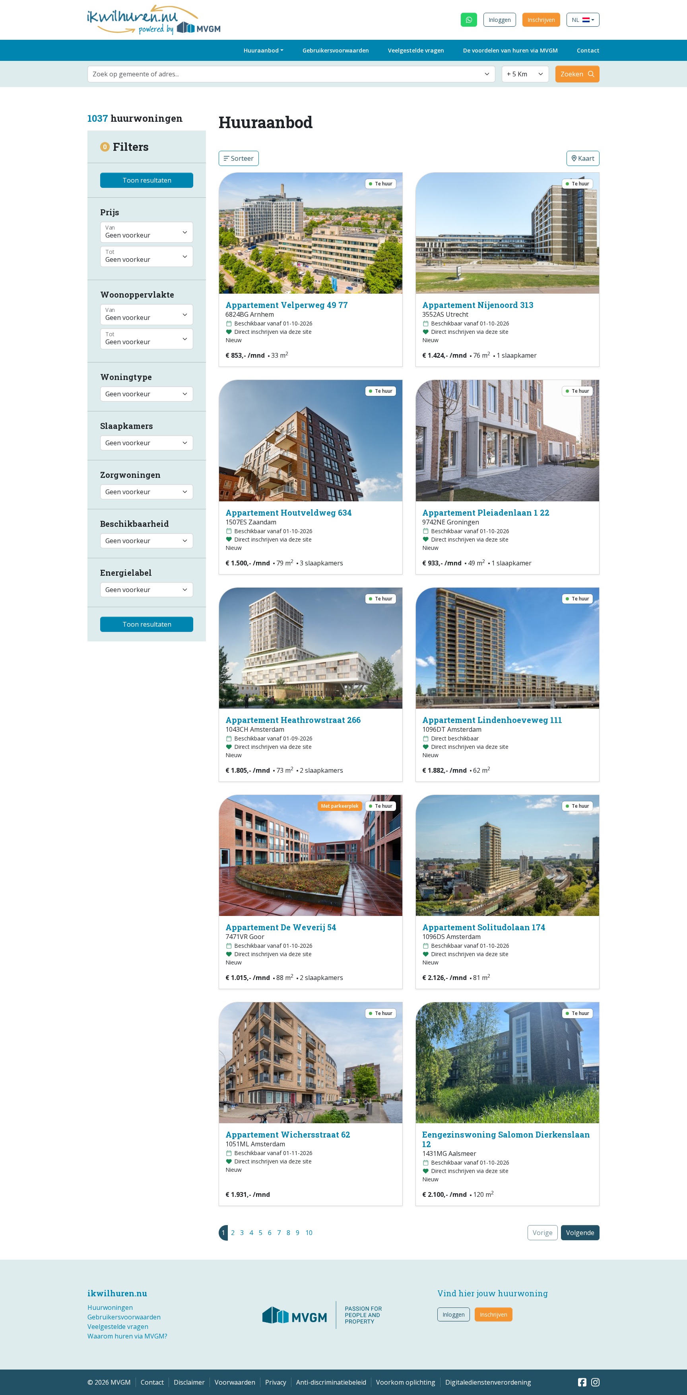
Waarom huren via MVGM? (127, 1336)
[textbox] (287, 74)
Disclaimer (189, 1382)
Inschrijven (541, 19)
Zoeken (572, 74)
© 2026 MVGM (109, 1382)
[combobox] (291, 74)
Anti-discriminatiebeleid (331, 1382)
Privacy (275, 1382)
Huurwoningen (110, 1307)
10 (308, 1232)
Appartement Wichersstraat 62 (287, 1134)
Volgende (580, 1232)
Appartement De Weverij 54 (280, 927)
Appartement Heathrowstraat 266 (293, 720)
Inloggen (500, 19)
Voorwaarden (235, 1382)
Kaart (585, 158)
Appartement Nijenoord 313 (478, 305)
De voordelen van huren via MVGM (510, 50)
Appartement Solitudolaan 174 (483, 927)
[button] (583, 20)
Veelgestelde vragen (416, 50)
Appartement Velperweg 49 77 (286, 305)
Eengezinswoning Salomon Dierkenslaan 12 (506, 1139)
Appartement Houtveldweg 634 (288, 512)
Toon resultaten (146, 180)
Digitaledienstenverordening (488, 1382)
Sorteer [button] (241, 158)
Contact (588, 50)
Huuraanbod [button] (261, 50)
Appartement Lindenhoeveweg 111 (492, 720)
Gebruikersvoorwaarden (336, 50)
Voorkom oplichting (405, 1382)
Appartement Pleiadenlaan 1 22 (485, 512)
